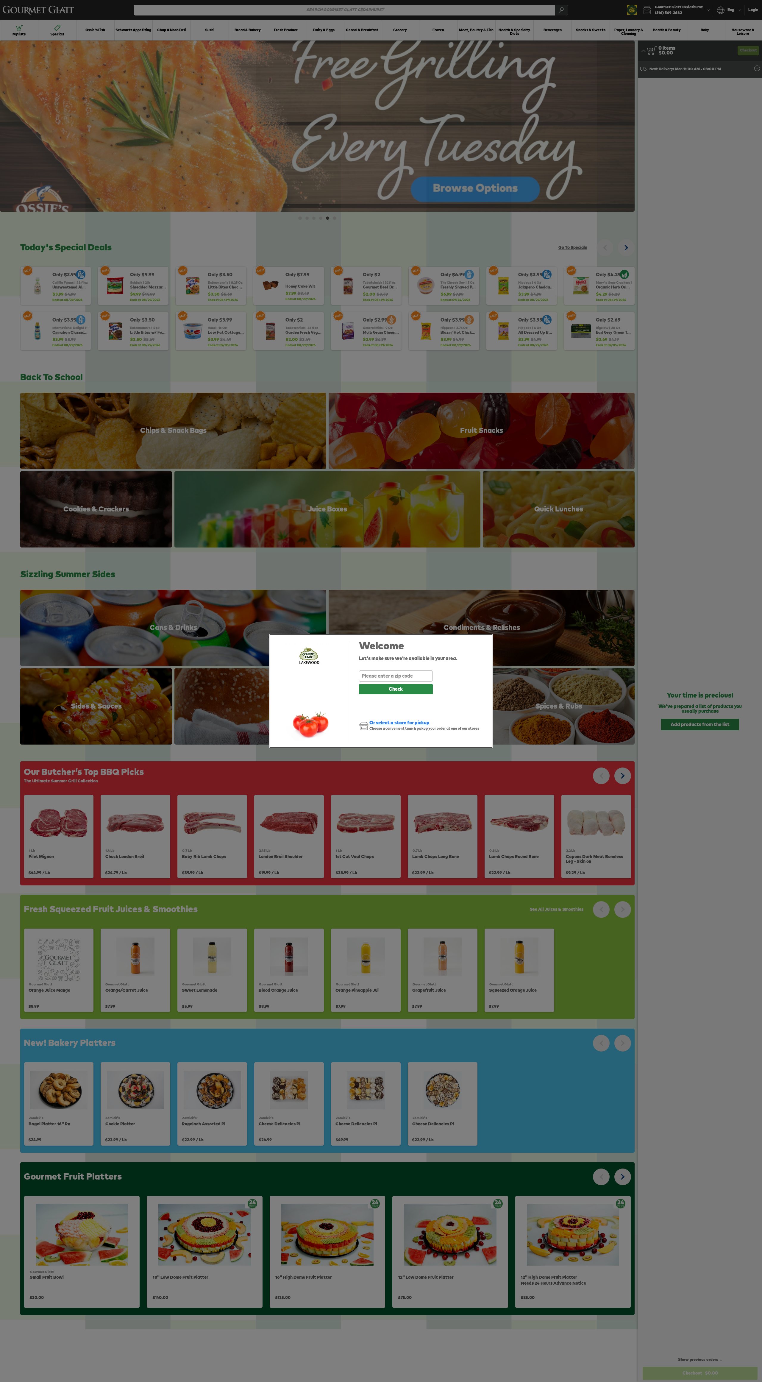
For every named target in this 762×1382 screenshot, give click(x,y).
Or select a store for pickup (399, 722)
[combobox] (396, 676)
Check (396, 689)
